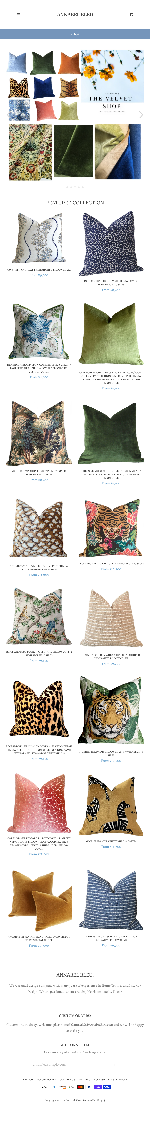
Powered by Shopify (94, 1100)
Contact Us (67, 1079)
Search (28, 1079)
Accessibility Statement (110, 1079)
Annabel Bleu (75, 14)
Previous (8, 115)
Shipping (84, 1079)
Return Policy (46, 1079)
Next (141, 115)
